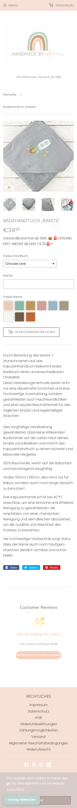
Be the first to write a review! (38, 655)
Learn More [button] (15, 789)
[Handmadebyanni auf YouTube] (48, 765)
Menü (13, 5)
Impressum (39, 704)
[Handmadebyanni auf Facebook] (26, 765)
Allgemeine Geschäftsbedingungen (38, 743)
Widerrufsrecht (38, 749)
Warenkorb (64, 5)
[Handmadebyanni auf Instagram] (41, 765)
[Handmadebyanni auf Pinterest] (34, 765)
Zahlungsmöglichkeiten (38, 730)
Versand (38, 736)
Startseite (9, 95)
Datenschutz (38, 711)
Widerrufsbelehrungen (38, 724)
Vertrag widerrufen (22, 799)
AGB (38, 717)
